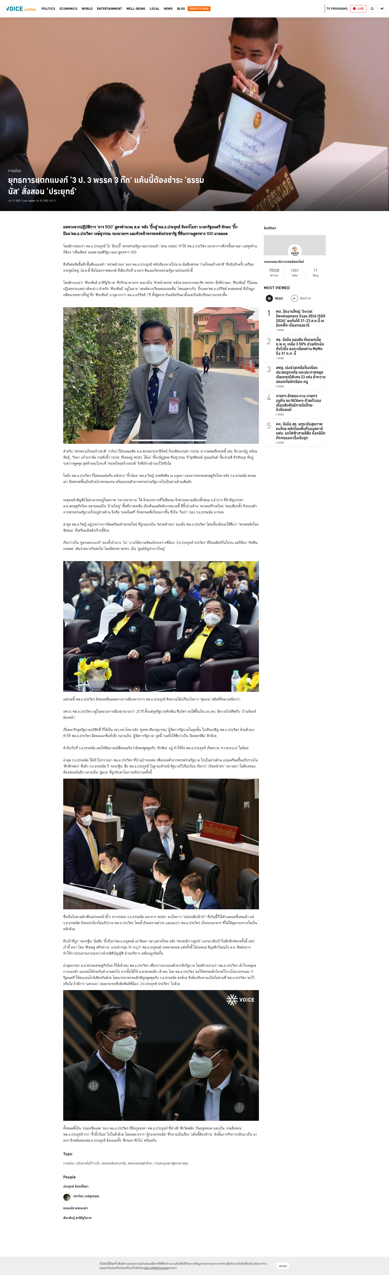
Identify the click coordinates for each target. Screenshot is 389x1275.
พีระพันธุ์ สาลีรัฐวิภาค (77, 1218)
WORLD (87, 8)
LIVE (360, 8)
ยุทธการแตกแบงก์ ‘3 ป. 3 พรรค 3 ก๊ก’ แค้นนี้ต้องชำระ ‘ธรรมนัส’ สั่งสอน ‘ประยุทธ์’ (106, 186)
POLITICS (48, 8)
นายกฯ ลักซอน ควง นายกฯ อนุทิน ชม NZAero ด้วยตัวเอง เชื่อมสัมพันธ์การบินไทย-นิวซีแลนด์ (298, 403)
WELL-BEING (135, 8)
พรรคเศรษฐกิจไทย (140, 1163)
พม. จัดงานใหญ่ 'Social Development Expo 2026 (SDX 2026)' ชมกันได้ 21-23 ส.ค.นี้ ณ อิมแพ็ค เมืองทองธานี (300, 318)
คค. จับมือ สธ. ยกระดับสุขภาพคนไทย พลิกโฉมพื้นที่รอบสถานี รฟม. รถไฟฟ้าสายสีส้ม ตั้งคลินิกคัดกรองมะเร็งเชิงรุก (300, 431)
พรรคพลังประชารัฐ (114, 1163)
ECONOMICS (68, 8)
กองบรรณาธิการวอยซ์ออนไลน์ (284, 261)
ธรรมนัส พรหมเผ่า (75, 1208)
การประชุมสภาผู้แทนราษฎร (171, 1163)
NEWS (168, 8)
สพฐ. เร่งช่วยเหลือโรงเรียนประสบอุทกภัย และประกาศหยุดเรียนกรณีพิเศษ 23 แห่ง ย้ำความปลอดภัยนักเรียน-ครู (301, 374)
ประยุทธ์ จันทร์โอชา (76, 1186)
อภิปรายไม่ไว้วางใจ (88, 1163)
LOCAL (154, 8)
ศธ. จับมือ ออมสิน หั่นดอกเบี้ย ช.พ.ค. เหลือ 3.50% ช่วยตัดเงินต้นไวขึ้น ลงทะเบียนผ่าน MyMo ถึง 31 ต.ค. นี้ (300, 346)
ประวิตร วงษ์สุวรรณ (86, 1196)
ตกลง (283, 1266)
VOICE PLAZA (199, 8)
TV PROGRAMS (336, 8)
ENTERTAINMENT (109, 8)
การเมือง (14, 171)
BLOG (181, 8)
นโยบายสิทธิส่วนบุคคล (156, 1268)
